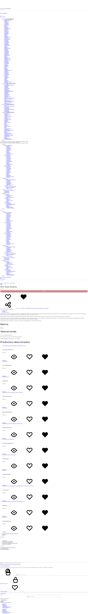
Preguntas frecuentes (7, 541)
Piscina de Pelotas (10, 187)
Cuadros (6, 115)
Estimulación (7, 88)
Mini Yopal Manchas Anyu (7, 349)
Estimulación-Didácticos (9, 106)
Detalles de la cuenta (6, 606)
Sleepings (6, 47)
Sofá (5, 99)
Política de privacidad (7, 542)
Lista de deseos (5, 607)
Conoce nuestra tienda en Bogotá (10, 533)
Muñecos (6, 89)
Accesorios (6, 20)
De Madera (6, 92)
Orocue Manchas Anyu (7, 427)
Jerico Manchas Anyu (7, 365)
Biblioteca (6, 124)
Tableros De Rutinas (8, 139)
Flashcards (6, 95)
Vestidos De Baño (8, 70)
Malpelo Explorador (6, 474)
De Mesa (6, 86)
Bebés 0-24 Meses (8, 145)
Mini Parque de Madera (9, 98)
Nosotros (4, 534)
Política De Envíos (6, 544)
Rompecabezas (7, 90)
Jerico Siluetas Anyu (6, 521)
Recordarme (4, 600)
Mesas (5, 121)
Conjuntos (6, 32)
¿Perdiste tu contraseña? (5, 602)
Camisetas (6, 22)
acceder (5, 338)
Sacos (5, 26)
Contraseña (2, 599)
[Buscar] (12, 574)
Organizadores (7, 122)
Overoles (6, 23)
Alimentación (7, 136)
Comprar (4, 360)
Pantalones (6, 24)
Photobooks (7, 108)
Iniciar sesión (3, 13)
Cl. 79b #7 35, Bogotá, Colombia (7, 547)
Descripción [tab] (4, 310)
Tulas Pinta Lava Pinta (7, 396)
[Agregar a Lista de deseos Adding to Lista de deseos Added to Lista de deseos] (15, 300)
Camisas (6, 61)
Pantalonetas (7, 45)
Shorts (5, 68)
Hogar (3, 193)
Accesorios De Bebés (8, 130)
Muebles (6, 265)
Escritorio (4, 603)
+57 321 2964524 (4, 548)
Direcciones (4, 611)
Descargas (4, 605)
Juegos (4, 178)
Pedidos (4, 604)
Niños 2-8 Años (7, 155)
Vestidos (6, 27)
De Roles (6, 87)
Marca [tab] (3, 311)
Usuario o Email (3, 598)
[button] (44, 210)
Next (1, 284)
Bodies (5, 21)
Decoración (6, 194)
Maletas (6, 132)
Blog (3, 208)
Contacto (4, 540)
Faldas (5, 64)
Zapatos (6, 29)
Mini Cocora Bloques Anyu (8, 443)
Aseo (5, 131)
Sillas (5, 123)
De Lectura (6, 191)
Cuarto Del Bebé (7, 116)
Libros (3, 189)
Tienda (5, 283)
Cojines (5, 114)
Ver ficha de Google (5, 549)
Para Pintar (6, 107)
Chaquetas (6, 42)
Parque (5, 185)
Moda (3, 144)
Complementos (7, 100)
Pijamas (6, 25)
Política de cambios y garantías (9, 543)
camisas (6, 40)
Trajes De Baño (7, 28)
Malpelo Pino (5, 380)
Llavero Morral (5, 458)
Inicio (1, 283)
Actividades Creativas (9, 85)
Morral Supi (4, 505)
